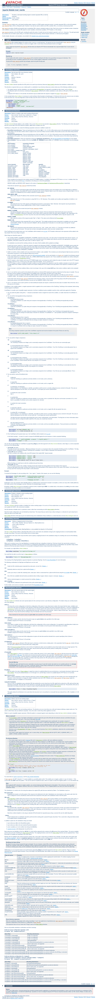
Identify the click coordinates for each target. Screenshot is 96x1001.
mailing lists (14, 992)
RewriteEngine (84, 26)
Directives (81, 2)
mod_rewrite (7, 24)
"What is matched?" (11, 838)
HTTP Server (9, 7)
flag (18, 839)
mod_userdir (64, 93)
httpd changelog (85, 34)
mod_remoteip (42, 195)
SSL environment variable (39, 255)
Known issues (85, 35)
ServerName (60, 218)
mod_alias (66, 678)
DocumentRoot (40, 89)
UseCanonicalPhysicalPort (57, 183)
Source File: (6, 19)
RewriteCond (83, 25)
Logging (83, 19)
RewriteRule (83, 30)
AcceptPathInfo (19, 214)
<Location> (37, 751)
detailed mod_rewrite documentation (40, 36)
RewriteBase (83, 23)
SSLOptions (23, 258)
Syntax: (7, 74)
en (76, 12)
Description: (6, 14)
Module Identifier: (7, 18)
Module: (7, 82)
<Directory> (11, 609)
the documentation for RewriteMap (61, 138)
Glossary (89, 2)
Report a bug (84, 37)
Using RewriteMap (51, 560)
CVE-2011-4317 (16, 656)
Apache (4, 7)
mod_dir (68, 643)
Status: (4, 16)
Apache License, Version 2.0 (17, 998)
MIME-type (24, 908)
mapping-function (14, 224)
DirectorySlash (16, 647)
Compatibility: (8, 529)
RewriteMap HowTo (38, 584)
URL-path (19, 655)
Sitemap (93, 2)
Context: (7, 77)
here (23, 180)
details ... (41, 858)
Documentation (17, 7)
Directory (23, 721)
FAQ (85, 2)
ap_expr (45, 231)
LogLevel (6, 43)
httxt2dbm (66, 572)
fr (78, 12)
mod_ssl (12, 200)
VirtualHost (13, 717)
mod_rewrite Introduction (33, 776)
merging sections (35, 755)
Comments (84, 41)
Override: (7, 78)
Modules (76, 2)
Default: (7, 75)
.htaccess (28, 740)
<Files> (44, 751)
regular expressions (18, 776)
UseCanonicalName (42, 183)
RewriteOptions (84, 28)
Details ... (45, 566)
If (11, 754)
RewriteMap (83, 27)
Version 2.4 (23, 7)
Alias (70, 89)
